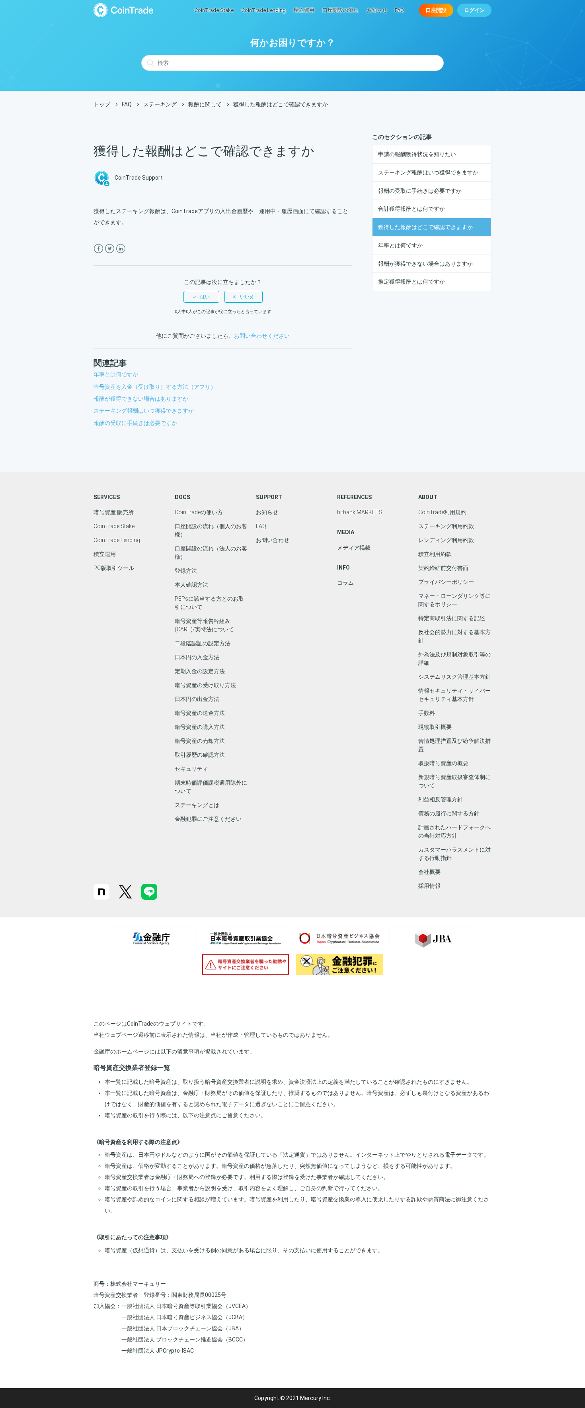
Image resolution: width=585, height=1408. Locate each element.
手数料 (426, 713)
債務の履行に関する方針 (449, 813)
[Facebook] (98, 249)
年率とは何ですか (400, 245)
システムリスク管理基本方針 (454, 677)
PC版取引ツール (114, 568)
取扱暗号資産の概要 (443, 763)
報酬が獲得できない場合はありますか (425, 263)
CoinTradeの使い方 (199, 512)
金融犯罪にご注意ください (208, 819)
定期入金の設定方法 (200, 671)
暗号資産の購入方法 (200, 727)
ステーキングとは (197, 805)
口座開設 (436, 10)
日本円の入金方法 (197, 657)
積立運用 (304, 10)
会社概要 (429, 872)
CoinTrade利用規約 (442, 512)
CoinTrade (123, 10)
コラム (345, 583)
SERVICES (107, 497)
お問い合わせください (262, 336)
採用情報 (429, 886)
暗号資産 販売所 (114, 512)
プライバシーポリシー (446, 582)
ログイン (474, 10)
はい (205, 297)
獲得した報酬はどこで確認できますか (425, 227)
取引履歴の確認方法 (200, 755)
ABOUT (427, 497)
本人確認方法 (191, 585)
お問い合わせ (272, 540)
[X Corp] (110, 249)
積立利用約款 (435, 554)
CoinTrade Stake (214, 10)
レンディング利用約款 (446, 540)
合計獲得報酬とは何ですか (411, 209)
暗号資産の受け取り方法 (205, 685)
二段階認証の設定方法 (202, 643)
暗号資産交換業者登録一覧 (132, 1067)
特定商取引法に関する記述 (451, 618)
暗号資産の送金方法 (200, 713)
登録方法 (186, 571)
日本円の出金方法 (197, 699)
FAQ (399, 10)
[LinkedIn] (121, 249)
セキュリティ (191, 769)
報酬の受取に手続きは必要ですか (420, 191)
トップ (102, 104)
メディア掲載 (353, 547)
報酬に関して (205, 104)
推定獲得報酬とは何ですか (411, 281)
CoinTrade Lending (264, 10)
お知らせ (377, 10)
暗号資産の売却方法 (200, 741)
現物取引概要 (435, 727)
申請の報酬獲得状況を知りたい (417, 154)
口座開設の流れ (340, 10)
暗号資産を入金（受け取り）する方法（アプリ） (155, 387)
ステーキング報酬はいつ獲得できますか (428, 172)
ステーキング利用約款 (446, 526)
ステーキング (160, 104)
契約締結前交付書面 (443, 568)
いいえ (247, 297)
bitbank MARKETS (359, 512)
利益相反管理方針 (440, 799)
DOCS (182, 497)
